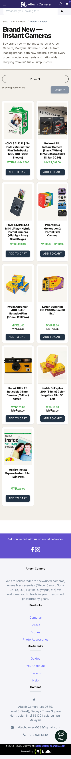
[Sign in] (61, 4)
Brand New (19, 21)
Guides (35, 658)
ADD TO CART (18, 172)
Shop (5, 21)
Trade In (35, 673)
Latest (58, 89)
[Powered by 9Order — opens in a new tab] (36, 751)
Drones (35, 632)
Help (35, 680)
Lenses (35, 625)
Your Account (35, 666)
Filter (34, 79)
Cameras (35, 617)
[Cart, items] (66, 4)
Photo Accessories (35, 639)
